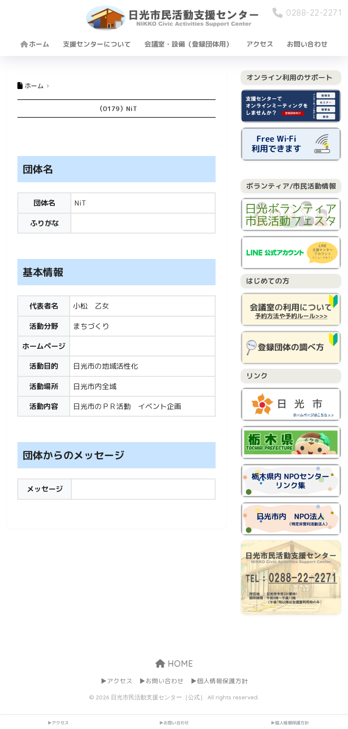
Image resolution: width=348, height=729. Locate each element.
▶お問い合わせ (161, 680)
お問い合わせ (307, 44)
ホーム (39, 44)
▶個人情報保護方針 (219, 680)
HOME (179, 663)
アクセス (259, 44)
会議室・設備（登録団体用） (188, 44)
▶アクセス (116, 680)
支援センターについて (97, 44)
